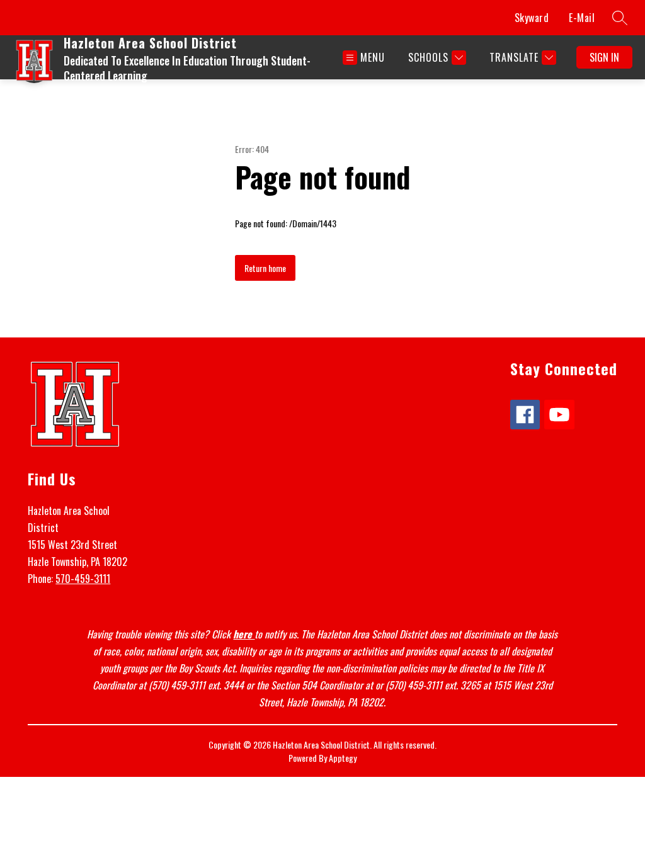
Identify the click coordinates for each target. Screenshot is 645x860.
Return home (265, 267)
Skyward (532, 17)
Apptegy (343, 757)
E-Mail (582, 17)
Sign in (604, 57)
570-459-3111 (82, 578)
